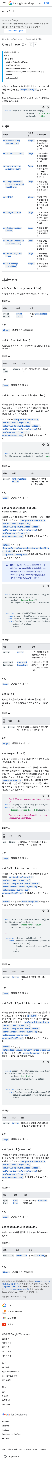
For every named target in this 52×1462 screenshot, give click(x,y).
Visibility (21, 1255)
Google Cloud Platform (11, 1434)
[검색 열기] (39, 3)
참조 (40, 39)
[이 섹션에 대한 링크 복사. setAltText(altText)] (33, 340)
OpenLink (31, 1016)
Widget (31, 140)
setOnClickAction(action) (12, 229)
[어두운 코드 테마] (43, 107)
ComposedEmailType (22, 663)
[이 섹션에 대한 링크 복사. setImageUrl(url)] (28, 753)
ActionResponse (30, 901)
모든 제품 (5, 1439)
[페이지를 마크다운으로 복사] (31, 44)
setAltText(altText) (13, 153)
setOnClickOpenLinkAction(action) (13, 242)
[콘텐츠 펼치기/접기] (18, 52)
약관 (4, 1449)
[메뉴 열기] (4, 3)
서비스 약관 (6, 1356)
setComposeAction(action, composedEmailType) (13, 184)
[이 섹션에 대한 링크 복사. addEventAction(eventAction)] (44, 288)
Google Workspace (14, 39)
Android (5, 1421)
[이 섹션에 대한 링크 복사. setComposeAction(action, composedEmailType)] (32, 511)
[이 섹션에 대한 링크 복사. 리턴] (8, 325)
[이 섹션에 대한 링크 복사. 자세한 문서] (20, 280)
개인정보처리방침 (15, 1449)
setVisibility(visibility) (10, 265)
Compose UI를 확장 (32, 565)
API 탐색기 (6, 1380)
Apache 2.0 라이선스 (12, 1287)
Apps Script (9, 11)
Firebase (5, 1430)
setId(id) (8, 197)
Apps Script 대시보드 (10, 1372)
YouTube (6, 1404)
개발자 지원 (6, 1351)
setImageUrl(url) (12, 212)
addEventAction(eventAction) (11, 142)
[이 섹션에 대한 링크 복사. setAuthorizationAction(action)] (4, 399)
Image (30, 153)
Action (6, 545)
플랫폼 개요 (6, 1339)
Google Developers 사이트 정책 (17, 1289)
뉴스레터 (5, 1396)
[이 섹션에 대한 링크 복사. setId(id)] (18, 694)
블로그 (4, 1392)
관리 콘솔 (5, 1367)
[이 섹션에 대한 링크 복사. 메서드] (12, 126)
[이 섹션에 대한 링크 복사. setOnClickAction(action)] (40, 868)
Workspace (30, 3)
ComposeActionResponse (15, 554)
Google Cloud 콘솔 (9, 1376)
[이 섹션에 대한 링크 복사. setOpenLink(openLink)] (35, 1149)
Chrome (5, 1426)
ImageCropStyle (28, 89)
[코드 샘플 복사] (48, 107)
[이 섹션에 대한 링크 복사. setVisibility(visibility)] (42, 1227)
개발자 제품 (6, 1343)
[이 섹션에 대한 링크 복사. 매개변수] (12, 301)
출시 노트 (5, 1347)
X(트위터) (6, 1400)
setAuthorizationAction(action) (12, 167)
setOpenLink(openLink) (26, 419)
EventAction (19, 315)
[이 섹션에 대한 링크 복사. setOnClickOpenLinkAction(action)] (4, 1007)
